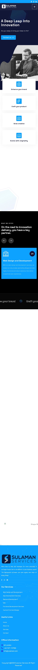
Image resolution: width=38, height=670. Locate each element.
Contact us (7, 37)
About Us (6, 626)
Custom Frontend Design (11, 610)
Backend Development (10, 599)
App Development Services (12, 596)
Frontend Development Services (13, 606)
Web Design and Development (17, 260)
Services (5, 629)
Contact (5, 633)
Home (5, 622)
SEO (4, 603)
